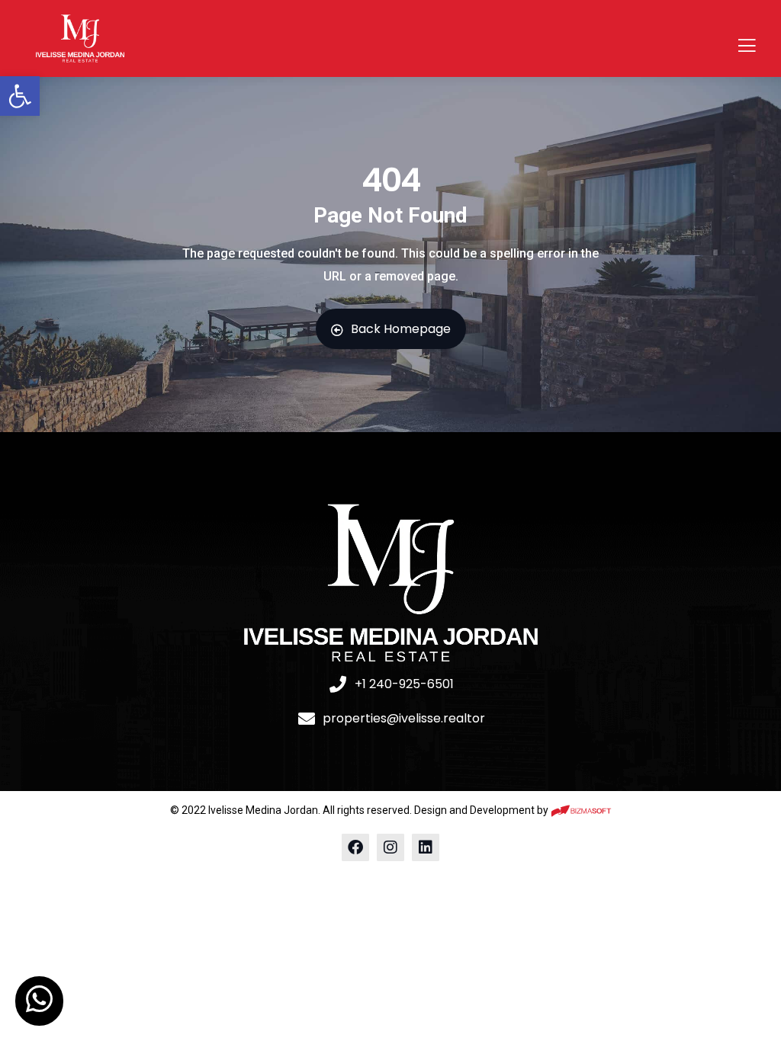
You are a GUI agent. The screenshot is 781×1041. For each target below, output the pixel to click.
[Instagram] (390, 847)
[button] (20, 96)
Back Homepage (401, 329)
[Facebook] (355, 847)
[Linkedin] (425, 847)
